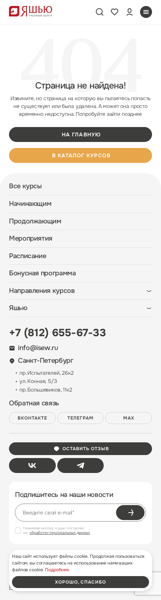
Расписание (27, 256)
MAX (128, 418)
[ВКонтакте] (32, 465)
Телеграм (80, 418)
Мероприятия (30, 238)
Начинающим (30, 204)
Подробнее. (57, 570)
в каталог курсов (81, 155)
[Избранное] (114, 11)
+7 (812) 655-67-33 (57, 333)
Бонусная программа (42, 273)
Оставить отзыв (86, 449)
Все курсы (25, 186)
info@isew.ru (38, 348)
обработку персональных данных (60, 532)
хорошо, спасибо (80, 582)
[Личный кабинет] (129, 11)
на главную (81, 134)
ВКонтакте (32, 418)
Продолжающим (35, 221)
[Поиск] (99, 11)
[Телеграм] (80, 465)
